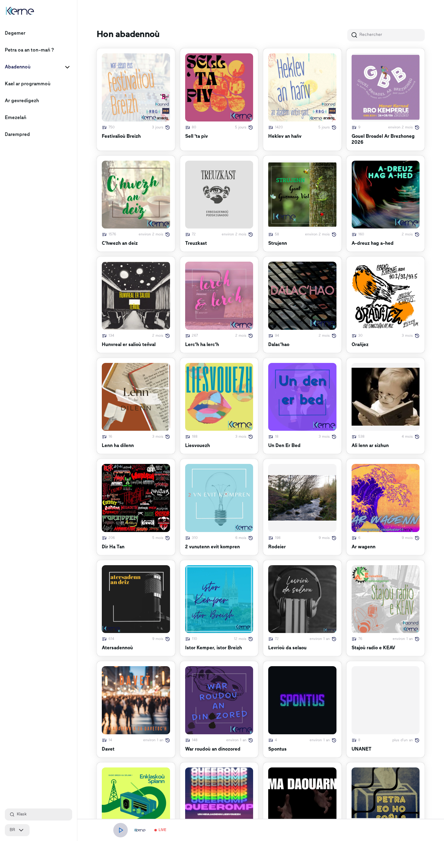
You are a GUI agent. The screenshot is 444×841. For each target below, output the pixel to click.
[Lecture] (120, 830)
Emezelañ (15, 117)
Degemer (15, 33)
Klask (22, 814)
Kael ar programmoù (27, 84)
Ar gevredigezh (22, 101)
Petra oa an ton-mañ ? (29, 50)
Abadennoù (18, 67)
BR (12, 830)
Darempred (17, 134)
